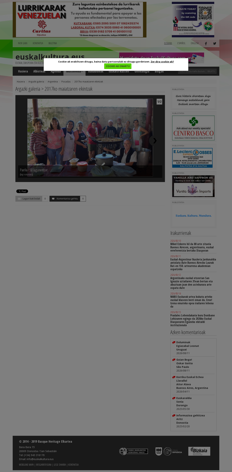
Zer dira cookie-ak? (162, 61)
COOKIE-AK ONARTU (118, 66)
